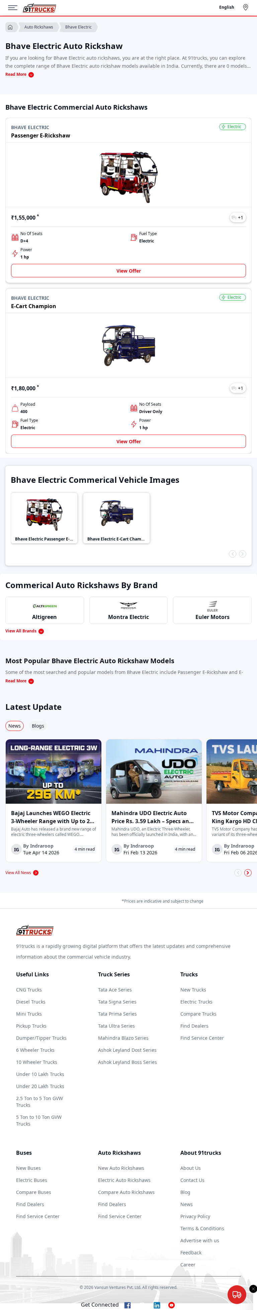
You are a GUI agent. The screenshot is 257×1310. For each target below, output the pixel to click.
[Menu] (15, 7)
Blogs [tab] (38, 726)
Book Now (235, 1301)
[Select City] (247, 7)
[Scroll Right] (242, 554)
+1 (240, 217)
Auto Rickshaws (38, 27)
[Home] (39, 8)
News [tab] (14, 726)
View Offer (128, 271)
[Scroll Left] (232, 554)
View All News (18, 872)
